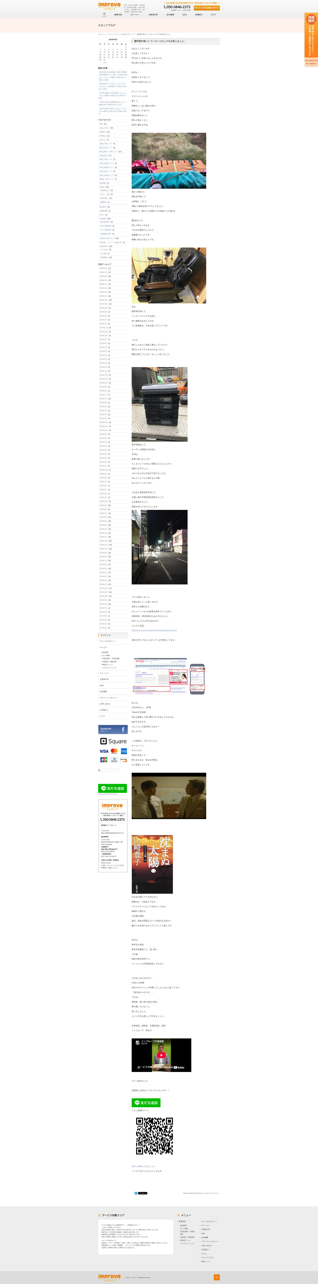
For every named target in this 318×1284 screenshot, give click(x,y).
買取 (101, 124)
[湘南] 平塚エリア (105, 144)
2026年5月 (103, 280)
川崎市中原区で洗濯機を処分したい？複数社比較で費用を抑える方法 (113, 103)
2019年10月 (103, 501)
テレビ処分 (104, 250)
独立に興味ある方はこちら (144, 1166)
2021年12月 (103, 422)
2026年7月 (103, 272)
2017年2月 (103, 628)
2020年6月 (103, 486)
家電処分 (102, 132)
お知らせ (102, 140)
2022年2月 (103, 414)
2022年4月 (103, 407)
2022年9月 (103, 387)
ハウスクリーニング (109, 668)
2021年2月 (103, 462)
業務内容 (182, 1221)
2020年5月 (103, 490)
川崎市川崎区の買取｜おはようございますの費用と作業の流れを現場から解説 (113, 111)
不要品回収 (103, 246)
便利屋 (101, 187)
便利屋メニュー (107, 665)
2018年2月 (103, 580)
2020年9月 (103, 474)
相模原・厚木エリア (106, 179)
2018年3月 (103, 576)
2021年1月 (103, 466)
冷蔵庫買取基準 (105, 234)
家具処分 (102, 136)
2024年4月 (103, 312)
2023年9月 (103, 339)
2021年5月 (103, 450)
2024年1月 (103, 324)
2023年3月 (103, 363)
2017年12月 (103, 588)
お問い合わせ (105, 704)
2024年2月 (103, 320)
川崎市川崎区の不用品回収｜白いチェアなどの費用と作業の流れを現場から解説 (113, 95)
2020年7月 (103, 482)
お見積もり (104, 710)
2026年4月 (103, 284)
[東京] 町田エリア (105, 148)
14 (121, 52)
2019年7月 (103, 513)
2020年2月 (103, 497)
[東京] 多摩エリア (105, 159)
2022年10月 (103, 383)
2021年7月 (103, 442)
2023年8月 (103, 343)
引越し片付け (104, 128)
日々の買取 (106, 655)
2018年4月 (103, 572)
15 (126, 52)
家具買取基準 (105, 222)
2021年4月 (103, 454)
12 (113, 52)
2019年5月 (103, 521)
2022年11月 (103, 379)
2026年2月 (103, 292)
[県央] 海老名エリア (106, 175)
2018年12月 (103, 541)
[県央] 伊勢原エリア (106, 163)
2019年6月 (103, 517)
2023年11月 (103, 332)
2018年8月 (103, 557)
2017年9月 (103, 600)
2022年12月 (103, 375)
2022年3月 (103, 411)
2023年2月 (103, 367)
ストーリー (104, 673)
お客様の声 (104, 679)
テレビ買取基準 (105, 230)
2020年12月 (103, 470)
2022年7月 (103, 395)
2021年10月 (103, 430)
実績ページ (205, 1262)
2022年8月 (103, 391)
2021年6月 (103, 446)
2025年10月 (103, 308)
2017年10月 (103, 596)
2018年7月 (103, 561)
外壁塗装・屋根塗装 (109, 662)
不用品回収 (103, 156)
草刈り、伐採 (105, 194)
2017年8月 (103, 604)
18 (109, 55)
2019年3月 (103, 529)
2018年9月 (103, 553)
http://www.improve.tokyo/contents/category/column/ (154, 630)
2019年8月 (103, 509)
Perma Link (215, 1193)
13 (117, 52)
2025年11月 (103, 304)
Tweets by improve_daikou (107, 794)
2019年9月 (103, 505)
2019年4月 (103, 525)
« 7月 (104, 63)
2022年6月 (103, 399)
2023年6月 (103, 351)
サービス (103, 647)
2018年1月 (103, 584)
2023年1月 (103, 371)
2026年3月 (103, 288)
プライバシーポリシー (108, 698)
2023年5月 (103, 355)
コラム (102, 716)
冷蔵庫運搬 (103, 211)
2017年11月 (103, 592)
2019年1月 (103, 537)
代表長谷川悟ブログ (106, 238)
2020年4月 (103, 493)
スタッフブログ (207, 1258)
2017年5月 (103, 616)
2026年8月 (103, 268)
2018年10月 (103, 549)
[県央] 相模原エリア (106, 167)
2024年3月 (103, 316)
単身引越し (104, 198)
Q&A (102, 685)
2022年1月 (103, 418)
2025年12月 (103, 300)
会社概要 (103, 691)
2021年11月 (103, 426)
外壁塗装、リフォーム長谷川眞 (110, 242)
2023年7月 (103, 347)
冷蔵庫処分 (104, 257)
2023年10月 (103, 335)
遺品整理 (102, 207)
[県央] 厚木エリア (105, 171)
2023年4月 (103, 359)
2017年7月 (103, 608)
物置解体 (103, 202)
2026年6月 (103, 276)
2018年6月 (103, 565)
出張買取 (102, 219)
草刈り (101, 215)
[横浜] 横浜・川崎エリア (108, 152)
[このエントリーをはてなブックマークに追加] (136, 1193)
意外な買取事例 (105, 226)
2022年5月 (103, 403)
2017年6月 (103, 612)
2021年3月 (103, 458)
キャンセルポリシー (108, 641)
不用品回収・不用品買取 (111, 658)
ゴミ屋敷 (103, 254)
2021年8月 (103, 438)
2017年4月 (103, 620)
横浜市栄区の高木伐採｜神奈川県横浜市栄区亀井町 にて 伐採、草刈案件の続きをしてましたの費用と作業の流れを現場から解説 (113, 76)
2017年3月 (103, 624)
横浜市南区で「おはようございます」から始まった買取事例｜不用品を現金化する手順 (113, 86)
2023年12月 (103, 328)
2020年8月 (103, 478)
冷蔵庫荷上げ (105, 190)
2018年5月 (103, 569)
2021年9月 (103, 434)
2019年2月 (103, 533)
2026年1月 (103, 296)
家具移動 (102, 183)
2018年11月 (103, 545)
